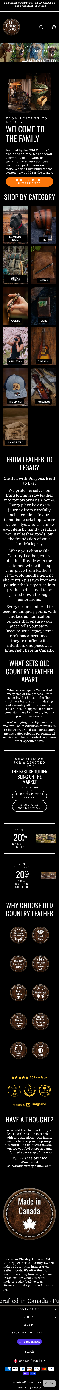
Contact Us (29, 1309)
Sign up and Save (29, 1332)
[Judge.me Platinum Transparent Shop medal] (29, 1090)
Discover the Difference (29, 182)
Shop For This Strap (29, 796)
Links (28, 1317)
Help (28, 1325)
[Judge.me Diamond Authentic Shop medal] (14, 1090)
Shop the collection (29, 806)
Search (29, 1351)
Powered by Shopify (29, 1387)
